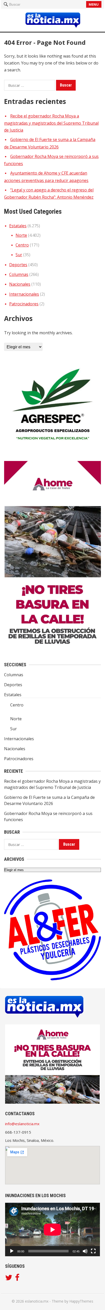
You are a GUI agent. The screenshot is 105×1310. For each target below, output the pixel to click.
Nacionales (19, 284)
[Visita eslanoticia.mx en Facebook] (17, 1278)
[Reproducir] (11, 1251)
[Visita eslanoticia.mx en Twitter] (8, 1278)
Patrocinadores (23, 304)
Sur (19, 254)
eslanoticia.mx (36, 1301)
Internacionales (24, 294)
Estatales (18, 226)
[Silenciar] (85, 1251)
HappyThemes (81, 1301)
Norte (21, 235)
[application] (52, 1229)
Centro (22, 245)
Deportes (18, 264)
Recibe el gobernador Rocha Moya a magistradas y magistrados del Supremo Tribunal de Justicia (51, 123)
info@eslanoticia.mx (22, 1123)
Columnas (18, 274)
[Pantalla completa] (93, 1251)
